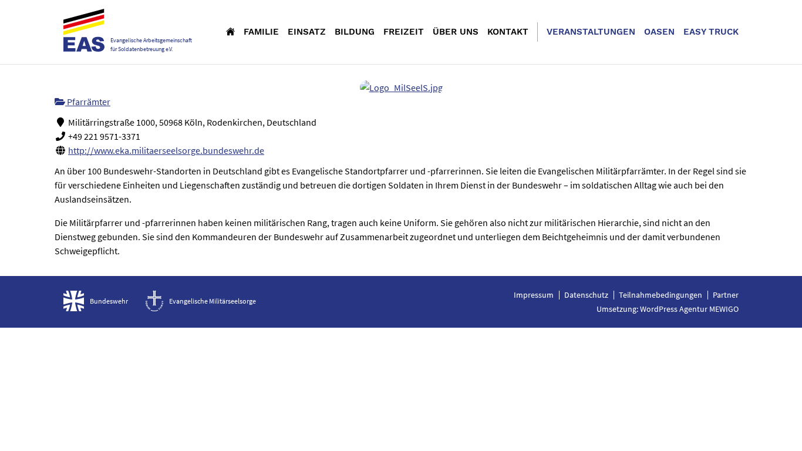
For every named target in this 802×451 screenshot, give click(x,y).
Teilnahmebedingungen (660, 295)
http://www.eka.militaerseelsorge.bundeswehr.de (166, 150)
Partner (726, 295)
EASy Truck (711, 31)
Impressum (534, 295)
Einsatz (307, 31)
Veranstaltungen (591, 31)
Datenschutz (586, 295)
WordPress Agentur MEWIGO (689, 309)
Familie (261, 31)
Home (230, 31)
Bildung (355, 31)
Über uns (455, 31)
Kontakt (507, 31)
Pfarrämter (87, 101)
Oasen (659, 31)
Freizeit (403, 31)
